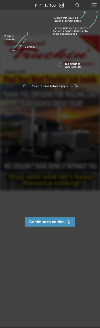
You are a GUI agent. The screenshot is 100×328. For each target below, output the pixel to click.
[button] (50, 222)
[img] (50, 169)
